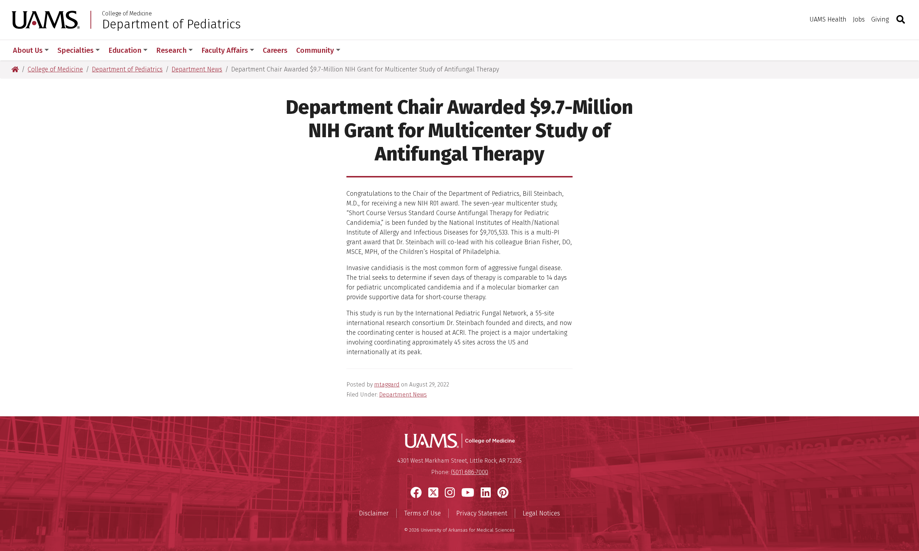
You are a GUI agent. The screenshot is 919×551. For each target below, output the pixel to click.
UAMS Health (828, 19)
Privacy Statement (481, 513)
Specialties (75, 50)
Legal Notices (541, 513)
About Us (28, 50)
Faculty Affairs (224, 50)
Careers (275, 50)
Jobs (859, 19)
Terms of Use (422, 513)
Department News (403, 394)
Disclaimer (374, 513)
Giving (880, 19)
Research (171, 50)
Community (315, 50)
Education (124, 50)
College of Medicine (127, 14)
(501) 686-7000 (469, 472)
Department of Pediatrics (171, 24)
